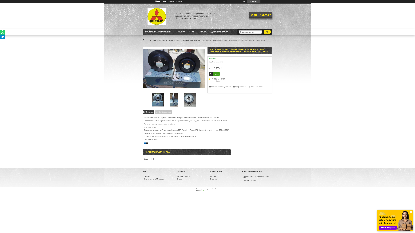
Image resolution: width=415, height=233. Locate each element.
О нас (191, 32)
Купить (216, 74)
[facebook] (145, 144)
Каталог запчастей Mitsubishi (158, 32)
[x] (147, 144)
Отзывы (179, 179)
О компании (214, 179)
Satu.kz (217, 189)
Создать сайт (171, 1)
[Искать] (267, 32)
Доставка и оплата (219, 32)
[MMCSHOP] (157, 16)
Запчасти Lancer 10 (250, 181)
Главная (181, 32)
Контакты (203, 32)
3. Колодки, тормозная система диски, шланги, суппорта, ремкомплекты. (174, 40)
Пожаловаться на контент (211, 191)
